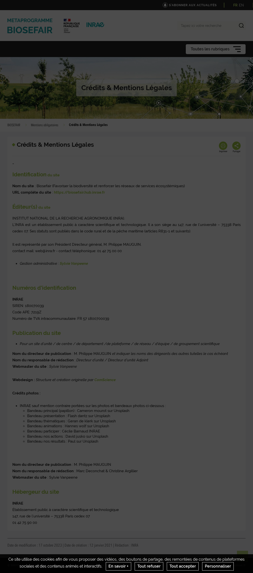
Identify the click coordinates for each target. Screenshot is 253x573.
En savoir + (118, 566)
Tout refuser (149, 566)
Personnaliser (218, 566)
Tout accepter (182, 566)
